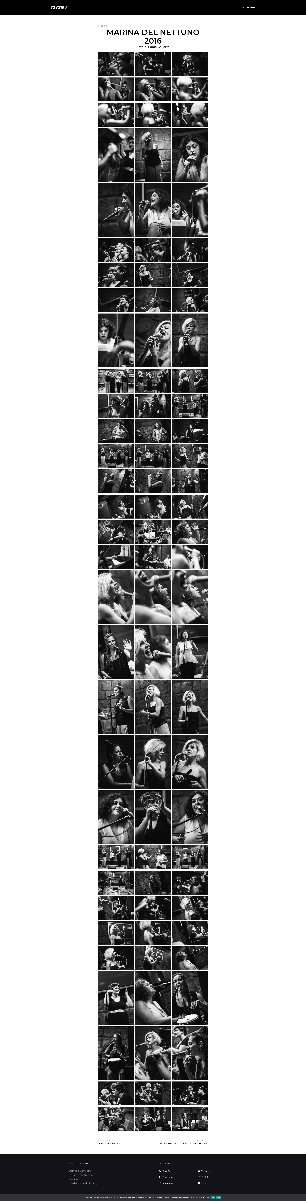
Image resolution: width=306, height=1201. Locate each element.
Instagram (168, 1183)
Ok (213, 1197)
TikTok (205, 1177)
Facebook (168, 1177)
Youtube (205, 1171)
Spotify (166, 1171)
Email (204, 1183)
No (219, 1197)
